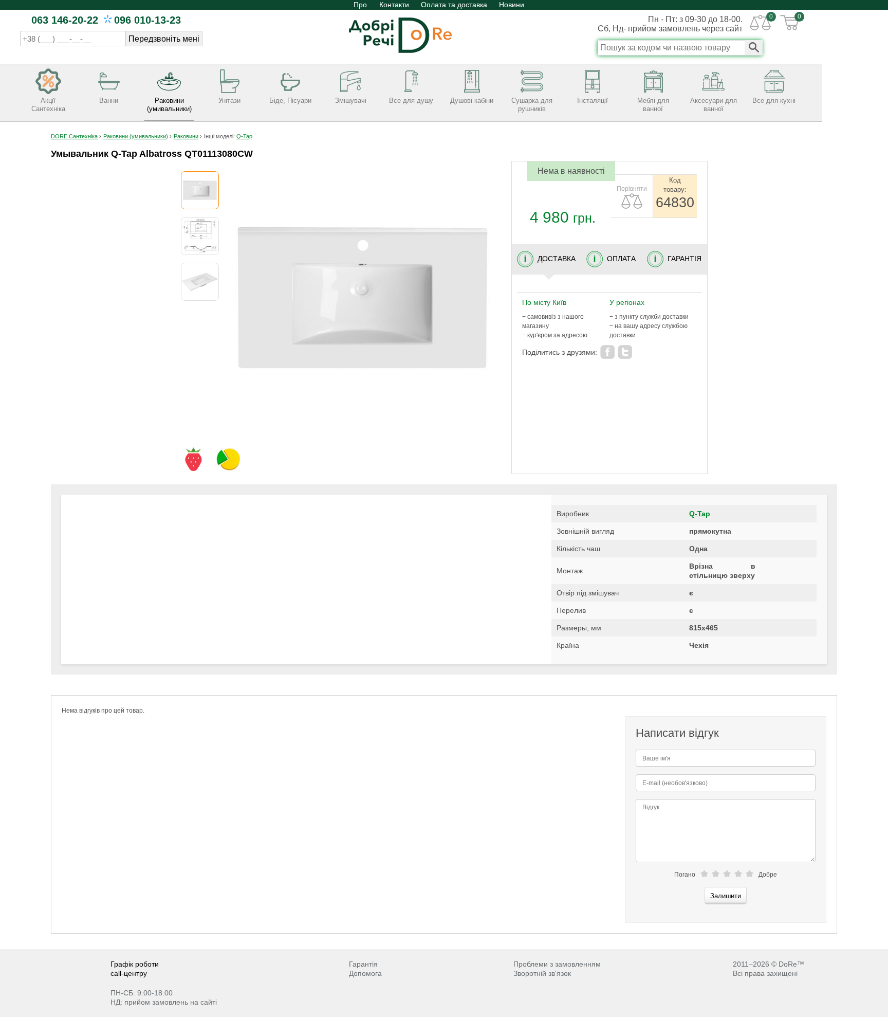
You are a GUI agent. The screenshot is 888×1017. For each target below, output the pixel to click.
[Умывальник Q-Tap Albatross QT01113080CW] (200, 190)
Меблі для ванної (653, 105)
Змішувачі (350, 100)
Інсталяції (592, 100)
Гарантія (363, 964)
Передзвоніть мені (163, 38)
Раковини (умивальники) (169, 105)
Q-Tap (699, 514)
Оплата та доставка (454, 5)
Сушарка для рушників (531, 105)
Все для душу (411, 100)
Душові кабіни (471, 100)
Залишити (725, 896)
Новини (511, 5)
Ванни (108, 100)
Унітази (229, 100)
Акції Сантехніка (48, 105)
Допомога (365, 973)
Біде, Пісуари (290, 100)
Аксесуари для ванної (713, 105)
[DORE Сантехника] (400, 54)
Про (361, 5)
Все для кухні (773, 100)
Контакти (394, 5)
